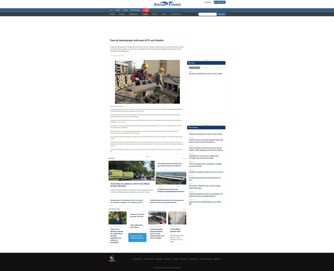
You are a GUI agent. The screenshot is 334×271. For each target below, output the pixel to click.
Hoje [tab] (194, 67)
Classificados (167, 259)
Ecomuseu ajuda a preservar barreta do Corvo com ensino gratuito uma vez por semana (157, 233)
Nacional (122, 14)
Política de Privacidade (206, 259)
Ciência (164, 14)
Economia (145, 14)
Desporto (155, 14)
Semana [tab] (206, 67)
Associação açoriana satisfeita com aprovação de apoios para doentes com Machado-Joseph (170, 166)
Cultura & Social (176, 14)
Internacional (133, 14)
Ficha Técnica (184, 259)
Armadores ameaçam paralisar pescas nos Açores (206, 172)
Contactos (176, 259)
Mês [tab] (218, 67)
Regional (112, 14)
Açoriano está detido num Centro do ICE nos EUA (205, 74)
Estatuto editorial (149, 259)
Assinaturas (217, 259)
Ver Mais (184, 158)
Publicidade (159, 259)
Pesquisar (221, 14)
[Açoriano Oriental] (112, 262)
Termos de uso (194, 259)
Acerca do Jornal (138, 259)
